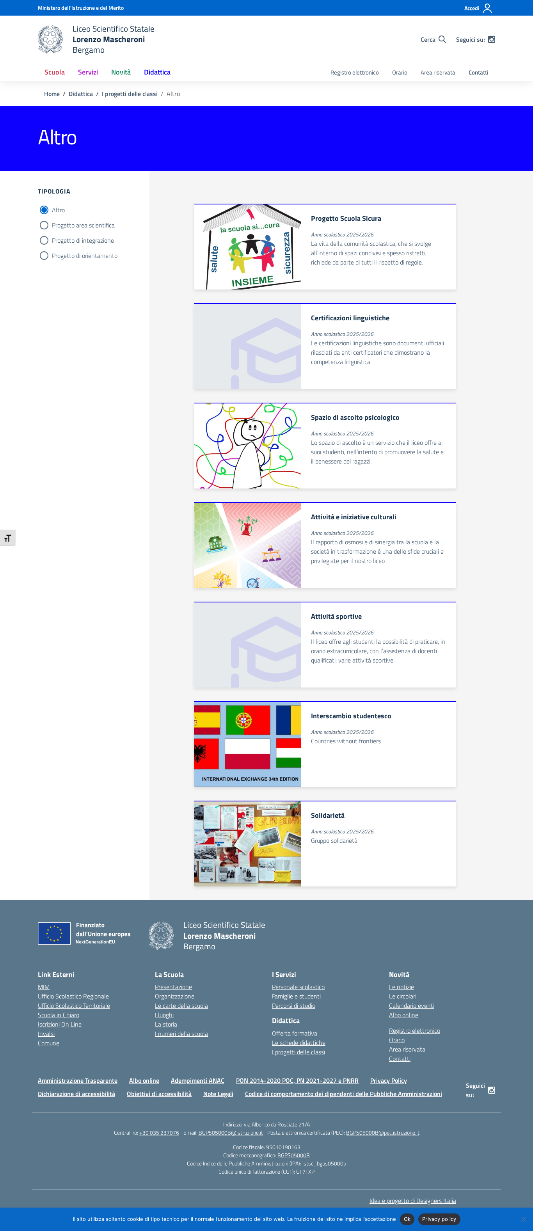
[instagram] (491, 39)
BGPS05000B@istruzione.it (231, 1132)
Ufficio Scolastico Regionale (73, 996)
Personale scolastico (298, 986)
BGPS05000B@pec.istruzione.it (382, 1132)
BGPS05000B (293, 1155)
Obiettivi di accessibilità (159, 1093)
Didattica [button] (157, 72)
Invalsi (46, 1033)
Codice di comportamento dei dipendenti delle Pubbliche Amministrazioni (343, 1093)
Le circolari (402, 996)
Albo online (403, 1015)
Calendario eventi (411, 1005)
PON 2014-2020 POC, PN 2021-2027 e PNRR (297, 1080)
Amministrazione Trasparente (77, 1080)
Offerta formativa (294, 1033)
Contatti (479, 72)
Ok (407, 1219)
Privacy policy (439, 1219)
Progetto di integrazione (83, 240)
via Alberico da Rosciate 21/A (277, 1124)
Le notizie (401, 986)
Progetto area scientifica (83, 225)
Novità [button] (121, 72)
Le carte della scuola (181, 1005)
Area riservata (438, 72)
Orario (399, 72)
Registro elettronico (354, 72)
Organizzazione (174, 996)
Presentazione (173, 986)
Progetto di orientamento (84, 255)
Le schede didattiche (298, 1042)
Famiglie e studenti (296, 996)
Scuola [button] (54, 72)
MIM (44, 986)
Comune (48, 1043)
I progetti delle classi (298, 1052)
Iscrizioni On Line (60, 1024)
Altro (58, 210)
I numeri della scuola (181, 1033)
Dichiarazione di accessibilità (76, 1093)
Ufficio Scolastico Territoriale (74, 1005)
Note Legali (218, 1093)
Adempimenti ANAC (197, 1080)
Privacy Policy (388, 1080)
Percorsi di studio (293, 1005)
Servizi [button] (88, 72)
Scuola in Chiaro (58, 1015)
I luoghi (164, 1015)
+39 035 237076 (159, 1132)
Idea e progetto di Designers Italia (413, 1200)
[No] (523, 1219)
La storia (166, 1024)
